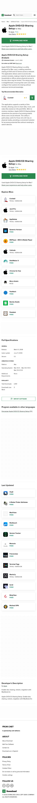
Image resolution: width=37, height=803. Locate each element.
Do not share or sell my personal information (16, 772)
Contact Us (5, 748)
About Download (7, 741)
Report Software (20, 399)
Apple (5, 686)
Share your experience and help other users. (17, 49)
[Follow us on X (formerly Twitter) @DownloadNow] (7, 785)
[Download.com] (6, 15)
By (11, 32)
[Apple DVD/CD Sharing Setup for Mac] (4, 30)
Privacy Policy (6, 761)
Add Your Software (8, 744)
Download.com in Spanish (10, 751)
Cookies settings (7, 775)
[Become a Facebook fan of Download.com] (4, 785)
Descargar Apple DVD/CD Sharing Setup (15, 411)
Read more (19, 63)
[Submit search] (14, 15)
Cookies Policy (6, 768)
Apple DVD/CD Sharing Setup (21, 27)
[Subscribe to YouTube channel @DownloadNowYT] (11, 785)
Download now (20, 41)
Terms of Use (6, 765)
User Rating (12, 34)
